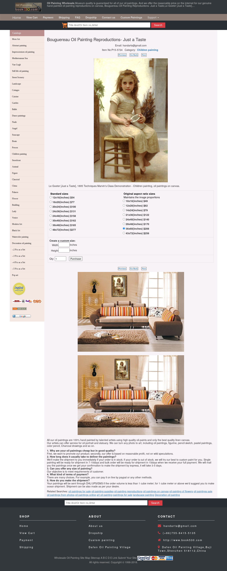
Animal (15, 166)
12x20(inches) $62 (136, 205)
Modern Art (17, 224)
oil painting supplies (103, 491)
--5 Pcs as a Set (18, 269)
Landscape (16, 84)
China (14, 186)
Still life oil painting (20, 71)
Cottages (15, 90)
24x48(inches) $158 (64, 216)
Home (16, 17)
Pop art (15, 275)
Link (115, 557)
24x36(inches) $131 (64, 211)
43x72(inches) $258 (137, 233)
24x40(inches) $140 (137, 219)
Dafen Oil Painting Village (110, 547)
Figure (15, 173)
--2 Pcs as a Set (18, 249)
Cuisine (15, 96)
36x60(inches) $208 (137, 228)
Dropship (96, 533)
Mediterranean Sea (20, 58)
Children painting (19, 154)
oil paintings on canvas (156, 491)
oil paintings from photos (60, 495)
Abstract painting (19, 45)
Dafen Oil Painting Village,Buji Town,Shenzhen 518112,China (185, 548)
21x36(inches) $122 (137, 214)
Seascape (16, 135)
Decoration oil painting (21, 243)
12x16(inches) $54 (63, 197)
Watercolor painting (20, 237)
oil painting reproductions (128, 491)
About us (96, 526)
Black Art (16, 230)
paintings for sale (122, 495)
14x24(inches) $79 (136, 210)
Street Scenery (18, 77)
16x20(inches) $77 (63, 202)
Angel (14, 128)
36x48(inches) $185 (64, 225)
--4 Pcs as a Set (18, 262)
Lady (14, 211)
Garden (15, 103)
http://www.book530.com (183, 540)
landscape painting (143, 495)
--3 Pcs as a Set (18, 256)
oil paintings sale (203, 491)
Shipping (27, 547)
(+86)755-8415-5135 (179, 533)
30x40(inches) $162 (64, 220)
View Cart (27, 533)
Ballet (14, 109)
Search (158, 25)
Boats (14, 141)
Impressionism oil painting (23, 52)
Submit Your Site (127, 557)
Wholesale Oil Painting (66, 557)
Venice (15, 217)
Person (15, 147)
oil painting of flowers (181, 491)
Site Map (85, 557)
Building (15, 205)
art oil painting (104, 495)
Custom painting (102, 540)
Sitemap (95, 557)
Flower (15, 198)
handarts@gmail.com (180, 526)
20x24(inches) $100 (64, 206)
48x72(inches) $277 (64, 229)
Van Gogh (16, 64)
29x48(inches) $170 (137, 224)
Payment (26, 540)
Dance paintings (19, 115)
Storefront (16, 160)
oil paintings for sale (79, 491)
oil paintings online (85, 495)
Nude (14, 122)
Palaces (15, 192)
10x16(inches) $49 (136, 201)
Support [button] (152, 17)
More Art (16, 39)
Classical (16, 179)
